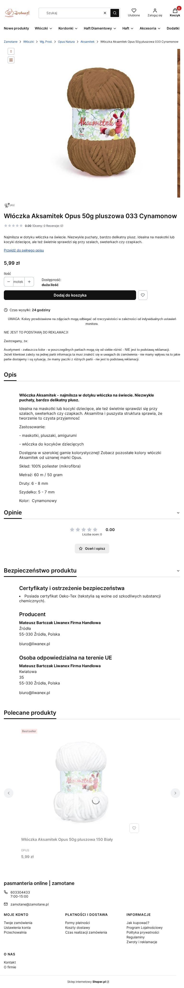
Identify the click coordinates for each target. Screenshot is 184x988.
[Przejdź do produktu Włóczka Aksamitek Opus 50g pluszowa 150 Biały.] (81, 781)
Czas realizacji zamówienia (86, 932)
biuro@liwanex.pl (34, 643)
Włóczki (28, 41)
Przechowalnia (15, 932)
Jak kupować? (137, 923)
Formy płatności (77, 923)
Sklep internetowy (86, 981)
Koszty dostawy (77, 927)
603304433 (20, 892)
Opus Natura (66, 41)
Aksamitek (87, 41)
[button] (114, 13)
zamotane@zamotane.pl (30, 904)
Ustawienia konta (17, 927)
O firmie (10, 967)
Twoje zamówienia (18, 923)
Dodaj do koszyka (70, 295)
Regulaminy (135, 937)
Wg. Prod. (46, 41)
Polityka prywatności (142, 932)
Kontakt (10, 962)
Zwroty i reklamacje (141, 942)
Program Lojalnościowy (144, 927)
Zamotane (10, 41)
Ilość (7, 273)
